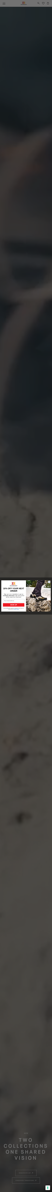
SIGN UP (13, 605)
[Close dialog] (49, 582)
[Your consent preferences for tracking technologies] (47, 1187)
